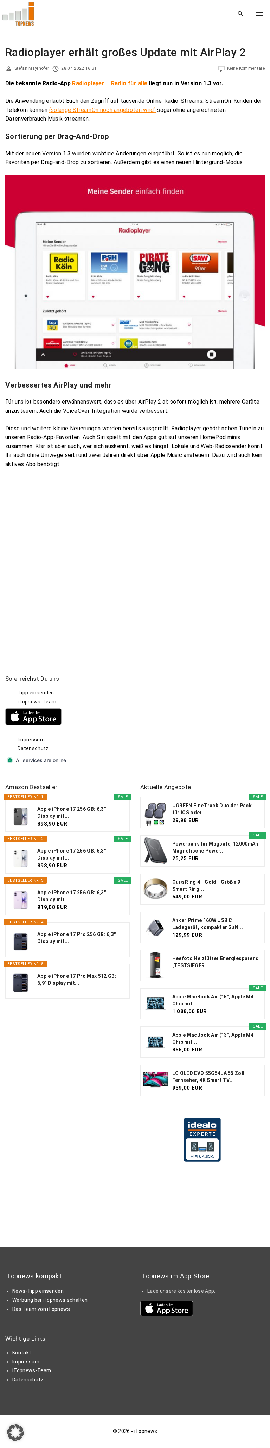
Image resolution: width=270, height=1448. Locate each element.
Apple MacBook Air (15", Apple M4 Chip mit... (212, 1000)
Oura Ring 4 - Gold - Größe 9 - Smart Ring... (208, 885)
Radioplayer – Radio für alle (109, 83)
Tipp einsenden (36, 692)
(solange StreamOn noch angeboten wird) (102, 110)
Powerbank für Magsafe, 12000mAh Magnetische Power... (215, 847)
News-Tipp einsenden (38, 1291)
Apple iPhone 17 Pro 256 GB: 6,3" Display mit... (76, 937)
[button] (15, 1432)
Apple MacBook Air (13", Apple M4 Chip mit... (212, 1038)
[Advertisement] (193, 718)
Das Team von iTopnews (41, 1309)
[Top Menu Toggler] (259, 14)
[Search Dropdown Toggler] (240, 14)
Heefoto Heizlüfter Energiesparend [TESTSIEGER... (215, 962)
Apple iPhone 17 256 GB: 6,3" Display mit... (71, 812)
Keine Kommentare (246, 68)
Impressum (31, 739)
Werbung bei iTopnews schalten (50, 1300)
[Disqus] (135, 565)
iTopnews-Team (37, 702)
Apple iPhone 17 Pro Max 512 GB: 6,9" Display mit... (76, 979)
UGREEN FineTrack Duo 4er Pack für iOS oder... (212, 809)
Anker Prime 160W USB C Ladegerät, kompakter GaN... (207, 923)
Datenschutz (33, 748)
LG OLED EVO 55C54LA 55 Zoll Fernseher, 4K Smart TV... (208, 1076)
